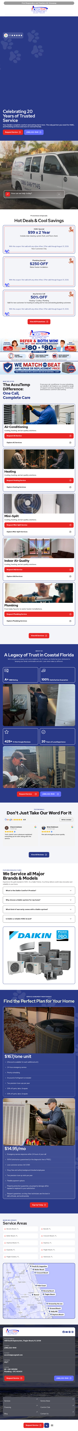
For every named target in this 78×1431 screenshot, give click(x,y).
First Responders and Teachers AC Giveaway (39, 3)
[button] (52, 1425)
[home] (39, 9)
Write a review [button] (66, 820)
